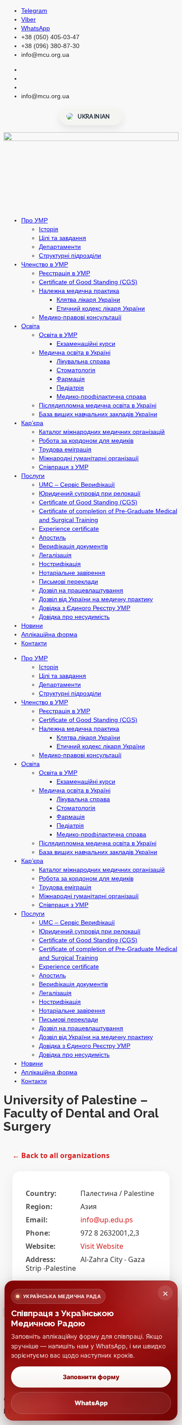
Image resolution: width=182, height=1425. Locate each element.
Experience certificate (69, 528)
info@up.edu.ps (106, 1220)
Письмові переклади (68, 581)
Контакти (34, 643)
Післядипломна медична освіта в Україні (97, 405)
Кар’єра (32, 422)
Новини (32, 625)
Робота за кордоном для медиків (86, 440)
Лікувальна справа (83, 361)
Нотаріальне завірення (72, 572)
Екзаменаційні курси (86, 343)
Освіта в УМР (58, 334)
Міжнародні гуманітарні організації (89, 458)
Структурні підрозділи (70, 255)
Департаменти (60, 246)
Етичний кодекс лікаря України (101, 308)
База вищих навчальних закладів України (98, 414)
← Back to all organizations (61, 1155)
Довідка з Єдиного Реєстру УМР (84, 607)
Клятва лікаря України (88, 299)
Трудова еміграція (65, 449)
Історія (48, 229)
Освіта (30, 325)
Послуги (33, 475)
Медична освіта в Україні (74, 352)
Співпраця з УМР (63, 466)
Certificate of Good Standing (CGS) (88, 281)
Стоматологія (76, 370)
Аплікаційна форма (49, 634)
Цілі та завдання (62, 237)
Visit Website (101, 1246)
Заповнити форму (91, 1377)
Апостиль (52, 537)
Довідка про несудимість (74, 616)
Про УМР (34, 220)
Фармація (71, 378)
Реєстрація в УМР (64, 273)
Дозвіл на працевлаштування (81, 590)
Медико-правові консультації (80, 317)
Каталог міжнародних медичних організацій (102, 431)
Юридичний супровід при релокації (89, 493)
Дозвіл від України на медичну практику (96, 599)
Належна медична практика (79, 290)
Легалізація (55, 555)
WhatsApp (91, 1402)
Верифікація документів (73, 546)
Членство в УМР (44, 264)
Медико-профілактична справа (101, 396)
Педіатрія (70, 387)
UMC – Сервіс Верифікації (77, 484)
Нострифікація (60, 563)
